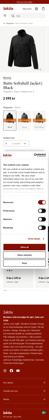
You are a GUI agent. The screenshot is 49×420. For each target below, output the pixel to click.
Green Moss (39, 124)
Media (6, 399)
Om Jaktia (8, 382)
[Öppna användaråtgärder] (36, 9)
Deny (24, 263)
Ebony (24, 124)
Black (10, 124)
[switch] (42, 210)
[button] (40, 69)
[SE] (44, 414)
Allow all (24, 247)
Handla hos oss (10, 390)
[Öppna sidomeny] (5, 16)
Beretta (7, 77)
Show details (34, 239)
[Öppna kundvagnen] (43, 9)
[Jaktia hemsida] (8, 9)
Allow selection (24, 255)
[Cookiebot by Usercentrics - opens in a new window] (34, 155)
